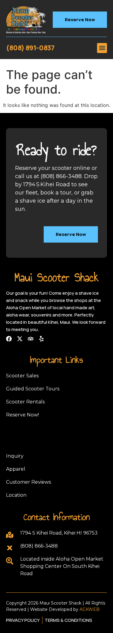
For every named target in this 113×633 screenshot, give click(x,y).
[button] (102, 48)
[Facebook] (9, 339)
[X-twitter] (20, 339)
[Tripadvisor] (30, 339)
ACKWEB (89, 609)
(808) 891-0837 (30, 47)
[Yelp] (41, 339)
